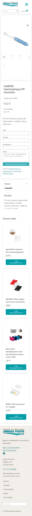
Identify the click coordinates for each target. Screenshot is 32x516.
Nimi (4, 130)
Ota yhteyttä (7, 497)
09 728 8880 (11, 469)
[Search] (17, 11)
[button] (27, 25)
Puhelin (5, 137)
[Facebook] (4, 453)
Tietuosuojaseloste (9, 450)
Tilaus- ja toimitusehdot (11, 447)
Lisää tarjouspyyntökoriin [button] (16, 262)
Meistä (5, 493)
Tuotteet (6, 485)
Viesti (5, 151)
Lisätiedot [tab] (8, 188)
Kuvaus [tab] (7, 184)
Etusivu (6, 481)
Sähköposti (7, 144)
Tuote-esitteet (8, 489)
